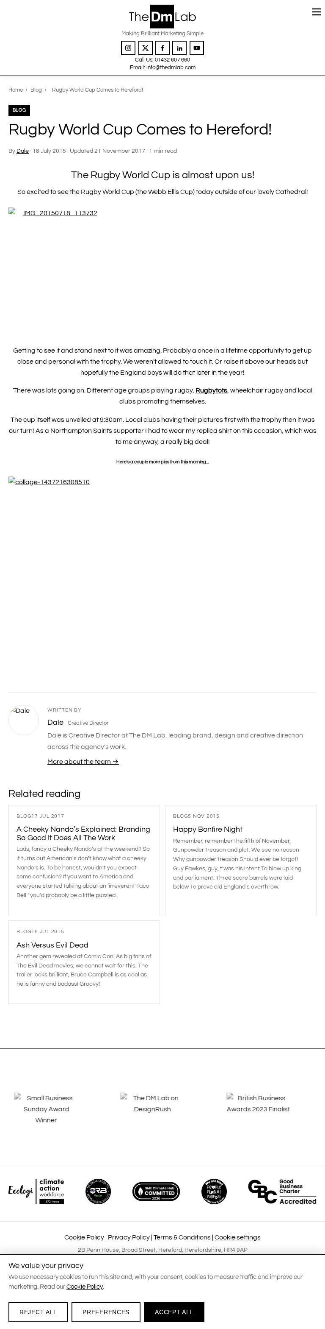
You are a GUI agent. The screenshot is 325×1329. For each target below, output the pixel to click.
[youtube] (197, 48)
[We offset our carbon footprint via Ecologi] (36, 1191)
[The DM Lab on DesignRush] (162, 1115)
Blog (36, 90)
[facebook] (162, 48)
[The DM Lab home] (162, 16)
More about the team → (83, 761)
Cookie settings (238, 1237)
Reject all (38, 1312)
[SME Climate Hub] (156, 1191)
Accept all (174, 1312)
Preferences (106, 1312)
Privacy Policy (129, 1237)
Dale (23, 151)
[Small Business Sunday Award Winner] (56, 1115)
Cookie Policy (84, 1237)
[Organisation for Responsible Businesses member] (98, 1191)
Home (15, 90)
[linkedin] (179, 48)
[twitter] (145, 48)
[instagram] (128, 48)
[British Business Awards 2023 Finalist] (268, 1115)
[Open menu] (316, 11)
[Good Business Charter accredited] (282, 1191)
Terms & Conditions (182, 1237)
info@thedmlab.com (171, 67)
